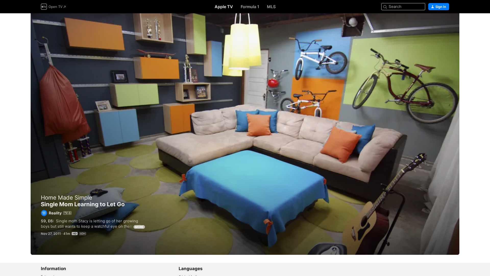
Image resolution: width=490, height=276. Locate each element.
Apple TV (224, 6)
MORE (139, 227)
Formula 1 (250, 6)
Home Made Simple (66, 197)
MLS (271, 6)
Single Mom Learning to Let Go (245, 134)
